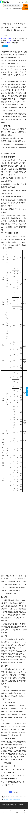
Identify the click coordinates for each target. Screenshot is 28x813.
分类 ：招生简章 (4, 35)
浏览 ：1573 (21, 34)
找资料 (25, 5)
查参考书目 (25, 8)
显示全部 (16, 792)
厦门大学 (3, 39)
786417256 (7, 43)
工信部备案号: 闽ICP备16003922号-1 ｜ (10, 804)
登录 (20, 2)
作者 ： (11, 34)
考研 (7, 39)
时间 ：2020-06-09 (4, 34)
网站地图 (21, 804)
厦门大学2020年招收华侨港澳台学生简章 (12, 799)
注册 (23, 2)
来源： (16, 34)
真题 (10, 39)
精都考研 (11, 41)
